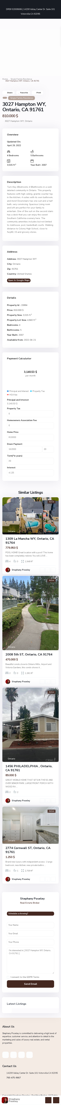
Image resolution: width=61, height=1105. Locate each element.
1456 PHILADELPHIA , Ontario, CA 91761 (28, 768)
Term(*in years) (14, 455)
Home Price (12, 432)
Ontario (28, 121)
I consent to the (25, 977)
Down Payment (14, 444)
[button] (5, 52)
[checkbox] (8, 977)
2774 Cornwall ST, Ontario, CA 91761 (28, 850)
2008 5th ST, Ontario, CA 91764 (28, 654)
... (46, 555)
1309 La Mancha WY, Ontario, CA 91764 (29, 541)
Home (5, 79)
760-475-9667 (13, 1077)
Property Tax (13, 408)
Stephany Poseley (21, 570)
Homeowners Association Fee (22, 420)
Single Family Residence (21, 79)
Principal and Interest (18, 400)
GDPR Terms (33, 977)
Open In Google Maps (19, 280)
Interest (11, 467)
